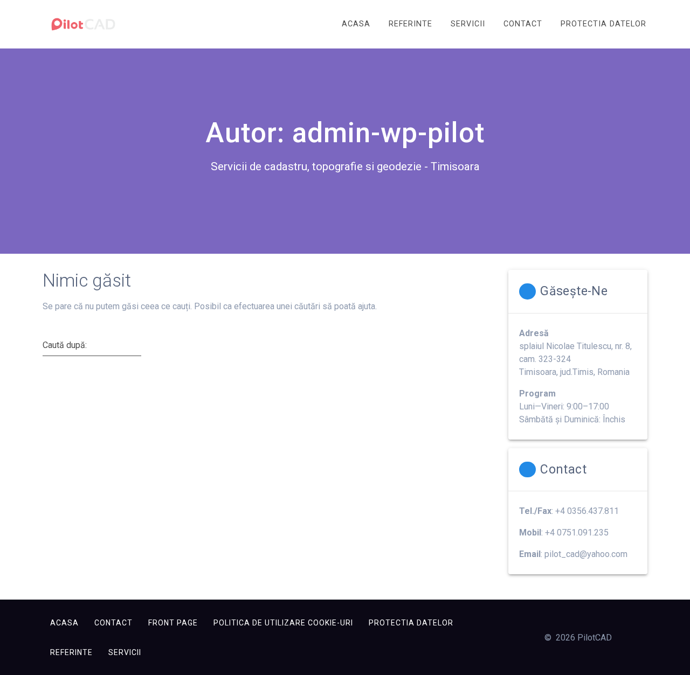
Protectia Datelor (603, 24)
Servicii (468, 24)
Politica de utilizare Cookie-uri (283, 622)
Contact (522, 24)
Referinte (410, 24)
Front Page (173, 622)
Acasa (356, 24)
